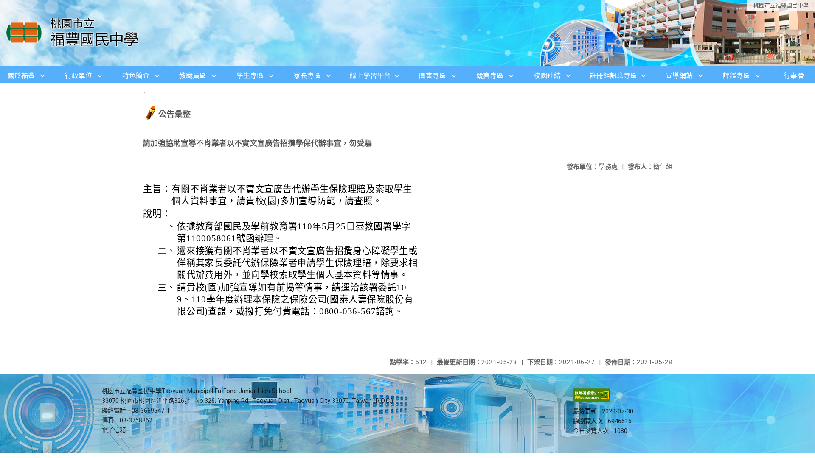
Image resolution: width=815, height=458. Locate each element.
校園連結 (547, 76)
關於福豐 (21, 76)
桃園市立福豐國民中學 (781, 5)
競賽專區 (489, 76)
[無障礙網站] (591, 399)
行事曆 (794, 76)
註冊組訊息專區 (613, 76)
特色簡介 (135, 76)
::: (144, 91)
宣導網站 (679, 76)
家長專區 (307, 76)
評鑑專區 (736, 76)
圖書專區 (432, 76)
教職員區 (192, 76)
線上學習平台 (370, 76)
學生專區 (250, 76)
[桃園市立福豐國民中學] (74, 32)
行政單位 (78, 76)
